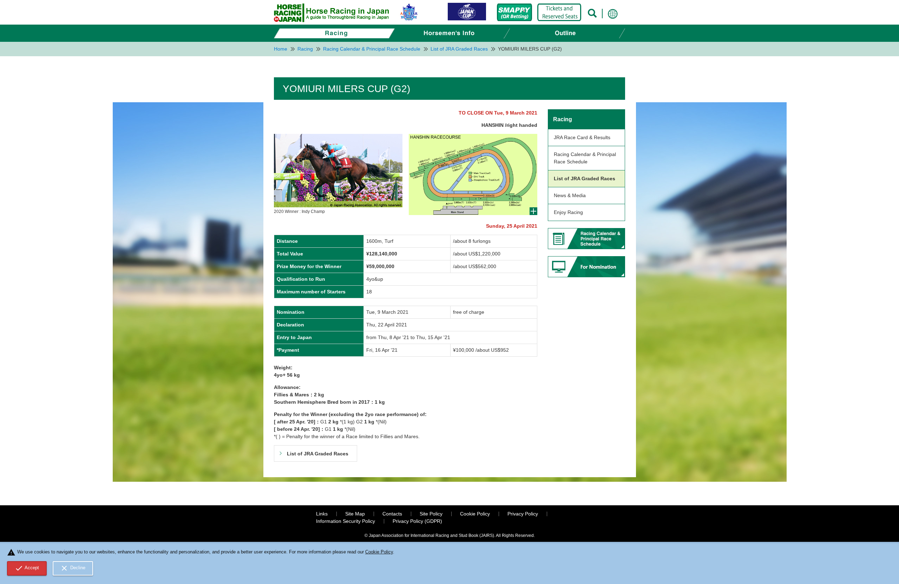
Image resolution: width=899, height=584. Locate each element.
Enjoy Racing (568, 212)
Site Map (355, 514)
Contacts (392, 514)
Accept (27, 568)
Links (322, 514)
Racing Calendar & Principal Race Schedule (585, 157)
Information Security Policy (345, 521)
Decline (72, 568)
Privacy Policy (522, 514)
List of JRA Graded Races (584, 178)
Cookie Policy (475, 514)
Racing (562, 119)
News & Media (570, 195)
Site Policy (431, 514)
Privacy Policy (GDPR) (417, 521)
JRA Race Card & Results (582, 137)
